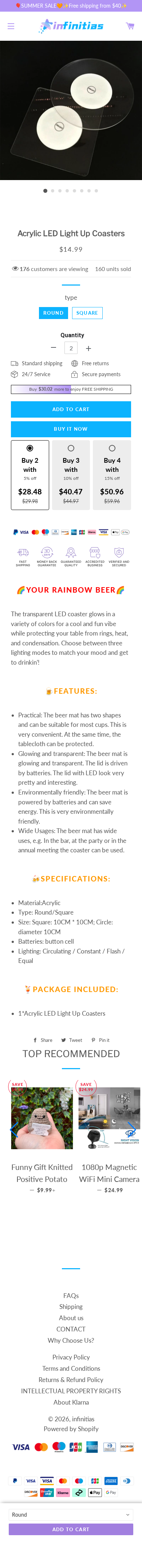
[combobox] (71, 1515)
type (71, 297)
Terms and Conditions (71, 1368)
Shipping (71, 1306)
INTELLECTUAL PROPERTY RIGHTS (71, 1391)
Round (53, 313)
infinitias (83, 1419)
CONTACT (71, 1329)
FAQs (71, 1295)
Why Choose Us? (71, 1340)
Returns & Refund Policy (71, 1379)
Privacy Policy (71, 1357)
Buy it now (71, 429)
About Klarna (71, 1402)
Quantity (72, 335)
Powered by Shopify (71, 1429)
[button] (14, 1130)
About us (71, 1318)
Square (87, 313)
